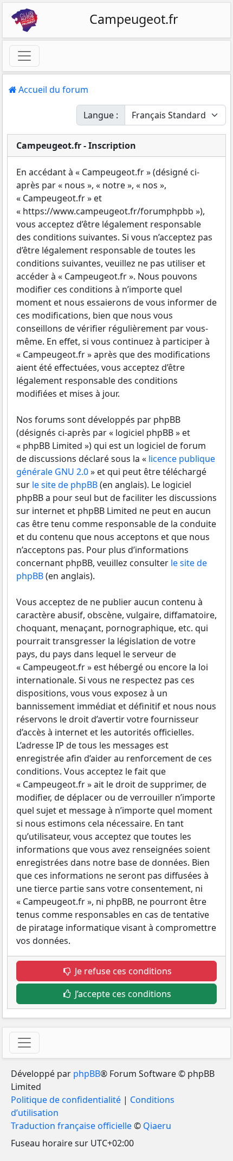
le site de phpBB (65, 485)
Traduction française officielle (71, 1126)
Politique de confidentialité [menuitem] (66, 1100)
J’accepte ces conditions (122, 994)
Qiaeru (157, 1126)
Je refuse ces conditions (122, 971)
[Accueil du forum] (24, 20)
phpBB (86, 1074)
